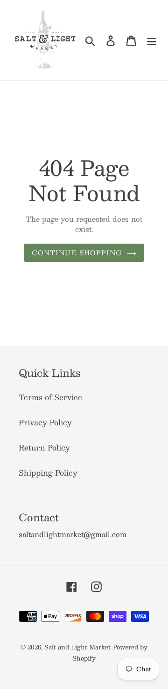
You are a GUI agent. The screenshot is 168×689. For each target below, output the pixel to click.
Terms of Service (50, 397)
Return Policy (44, 447)
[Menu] (151, 40)
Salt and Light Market (77, 647)
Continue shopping (77, 252)
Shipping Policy (48, 472)
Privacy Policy (45, 422)
